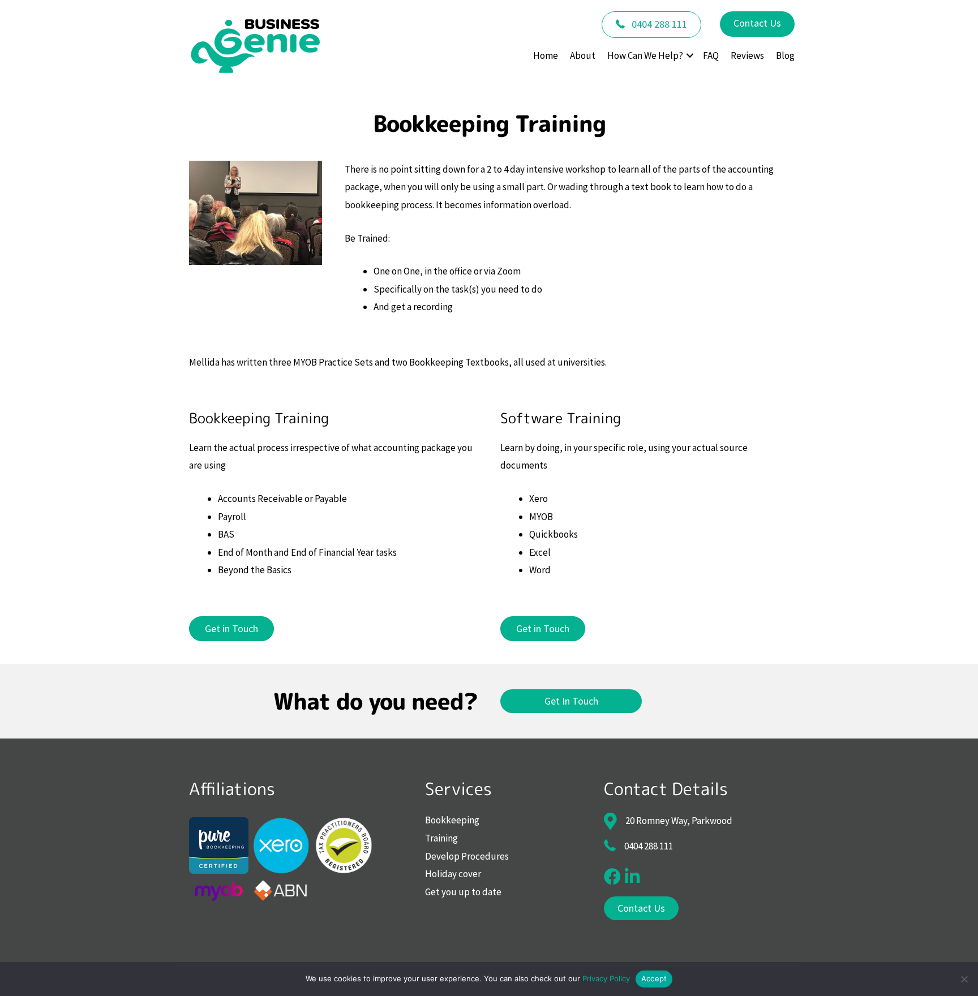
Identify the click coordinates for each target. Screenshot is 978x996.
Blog (785, 55)
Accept (654, 978)
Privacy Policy (606, 978)
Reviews (747, 55)
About (582, 55)
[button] (690, 55)
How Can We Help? (645, 55)
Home (545, 55)
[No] (964, 979)
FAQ (711, 55)
